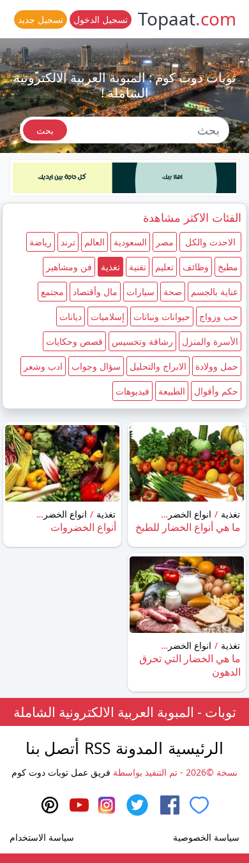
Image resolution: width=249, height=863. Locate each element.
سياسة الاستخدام (42, 837)
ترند (68, 242)
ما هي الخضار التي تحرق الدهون (190, 665)
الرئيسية (195, 747)
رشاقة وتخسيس (142, 341)
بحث (45, 130)
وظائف (196, 267)
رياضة (40, 242)
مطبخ (228, 267)
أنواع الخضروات (83, 527)
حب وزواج (218, 316)
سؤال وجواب (96, 366)
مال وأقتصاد (95, 292)
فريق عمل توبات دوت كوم (60, 772)
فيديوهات (132, 391)
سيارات (140, 292)
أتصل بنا (52, 747)
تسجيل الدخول (100, 19)
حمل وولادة (216, 366)
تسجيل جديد (40, 19)
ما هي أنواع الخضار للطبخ (188, 527)
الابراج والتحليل (158, 366)
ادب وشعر (43, 366)
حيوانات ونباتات (161, 316)
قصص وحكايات (74, 341)
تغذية (110, 267)
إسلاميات (107, 316)
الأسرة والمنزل (210, 341)
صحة (172, 292)
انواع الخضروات (182, 514)
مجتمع (52, 292)
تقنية (137, 267)
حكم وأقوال (216, 391)
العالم (94, 242)
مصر (165, 242)
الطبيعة (171, 391)
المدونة (139, 747)
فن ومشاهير (69, 267)
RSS (97, 747)
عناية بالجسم (214, 292)
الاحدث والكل (210, 242)
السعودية (130, 242)
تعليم (164, 267)
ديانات (70, 316)
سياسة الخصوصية (206, 837)
